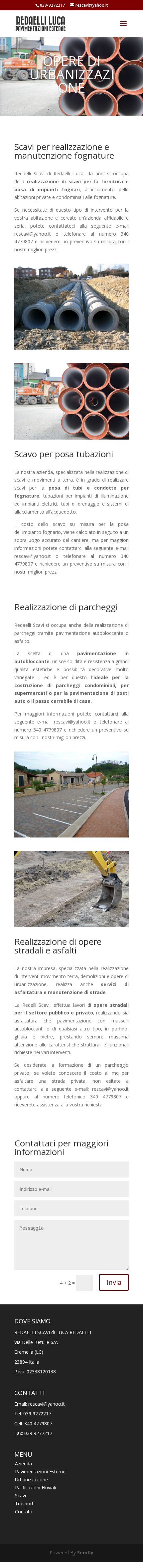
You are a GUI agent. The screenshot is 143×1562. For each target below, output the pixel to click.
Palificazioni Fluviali (35, 1487)
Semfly (85, 1552)
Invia (113, 1282)
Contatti (23, 1511)
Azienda (23, 1463)
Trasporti (25, 1503)
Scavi (20, 1495)
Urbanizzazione (31, 1479)
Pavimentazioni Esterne (40, 1471)
